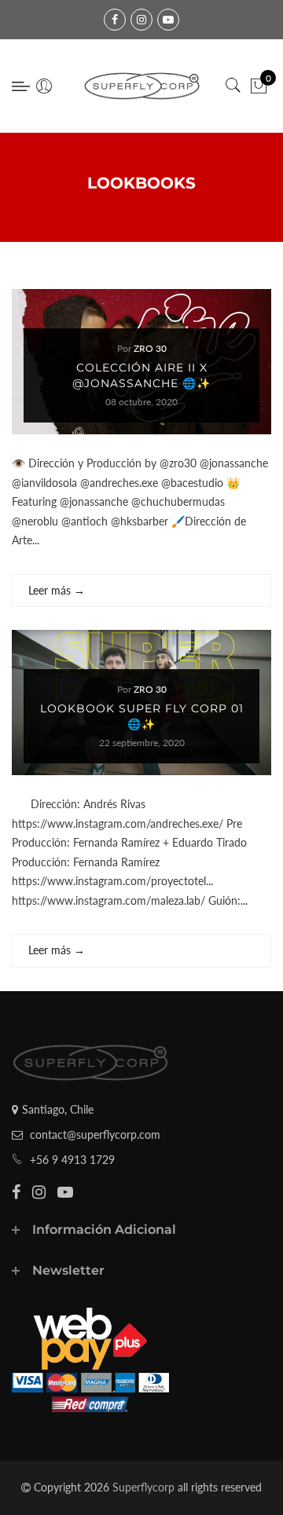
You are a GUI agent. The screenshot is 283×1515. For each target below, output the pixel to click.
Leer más (56, 590)
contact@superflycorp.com (95, 1134)
